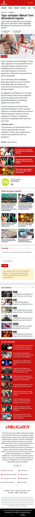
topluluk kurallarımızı (17, 271)
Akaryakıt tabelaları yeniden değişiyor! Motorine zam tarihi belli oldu (8, 225)
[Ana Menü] (31, 3)
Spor (29, 8)
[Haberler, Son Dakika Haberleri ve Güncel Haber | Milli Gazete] (4, 3)
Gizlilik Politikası (15, 515)
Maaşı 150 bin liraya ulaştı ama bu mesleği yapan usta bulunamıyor (8, 240)
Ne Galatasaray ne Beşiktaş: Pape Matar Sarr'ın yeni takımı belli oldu (23, 303)
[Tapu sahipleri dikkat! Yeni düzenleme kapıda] (17, 44)
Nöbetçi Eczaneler (8, 470)
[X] (17, 465)
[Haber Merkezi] (5, 182)
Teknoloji (10, 492)
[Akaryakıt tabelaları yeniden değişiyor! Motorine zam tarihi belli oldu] (9, 217)
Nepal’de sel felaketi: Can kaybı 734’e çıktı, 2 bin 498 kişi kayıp (23, 295)
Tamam (22, 515)
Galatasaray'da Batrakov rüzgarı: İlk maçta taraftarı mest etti (22, 335)
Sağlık (16, 492)
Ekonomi (23, 8)
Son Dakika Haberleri (8, 482)
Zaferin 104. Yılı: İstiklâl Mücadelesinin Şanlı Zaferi (22, 327)
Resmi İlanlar (23, 492)
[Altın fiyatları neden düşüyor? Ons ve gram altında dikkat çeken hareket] (26, 217)
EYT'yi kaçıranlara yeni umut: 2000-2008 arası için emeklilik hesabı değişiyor (25, 240)
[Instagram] (20, 465)
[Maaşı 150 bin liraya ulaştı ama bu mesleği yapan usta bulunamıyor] (9, 233)
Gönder (5, 265)
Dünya (10, 8)
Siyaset (16, 8)
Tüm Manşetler (24, 478)
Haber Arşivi (23, 482)
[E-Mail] (12, 184)
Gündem (3, 8)
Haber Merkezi (15, 181)
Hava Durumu (24, 470)
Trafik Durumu (24, 474)
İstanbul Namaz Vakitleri (10, 474)
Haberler (4, 12)
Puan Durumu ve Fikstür (9, 478)
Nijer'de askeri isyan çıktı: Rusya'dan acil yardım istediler (23, 319)
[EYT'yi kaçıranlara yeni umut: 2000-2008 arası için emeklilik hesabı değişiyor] (26, 233)
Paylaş (5, 56)
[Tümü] (33, 287)
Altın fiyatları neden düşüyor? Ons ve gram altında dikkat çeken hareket (25, 225)
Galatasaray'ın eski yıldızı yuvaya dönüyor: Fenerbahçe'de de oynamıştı (23, 311)
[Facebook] (14, 465)
